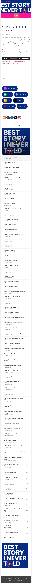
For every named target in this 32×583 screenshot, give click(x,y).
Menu (17, 15)
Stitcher (20, 100)
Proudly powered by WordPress (13, 578)
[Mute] (23, 59)
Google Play (23, 94)
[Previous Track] (9, 141)
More (17, 63)
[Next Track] (22, 141)
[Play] (4, 59)
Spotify (10, 63)
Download (22, 61)
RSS (14, 63)
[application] (16, 58)
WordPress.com (18, 580)
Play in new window (12, 61)
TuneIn (24, 106)
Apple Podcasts (12, 88)
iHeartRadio (11, 106)
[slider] (26, 58)
